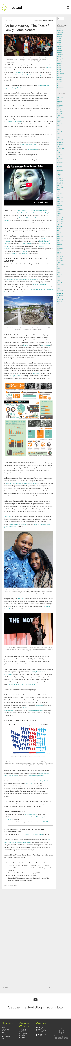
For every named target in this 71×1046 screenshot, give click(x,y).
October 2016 (59, 129)
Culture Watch (59, 43)
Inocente (25, 345)
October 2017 (59, 102)
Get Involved (5, 1031)
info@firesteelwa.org (43, 1036)
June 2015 (60, 181)
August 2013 (59, 253)
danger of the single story (28, 144)
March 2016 (60, 148)
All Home (36, 373)
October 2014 (59, 206)
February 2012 (59, 302)
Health (59, 56)
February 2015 (59, 190)
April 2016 (60, 146)
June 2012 (60, 293)
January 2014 (59, 233)
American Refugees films (36, 775)
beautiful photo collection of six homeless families (21, 483)
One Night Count (14, 375)
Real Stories (60, 73)
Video (59, 84)
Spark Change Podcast (59, 77)
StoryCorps (14, 254)
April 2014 (60, 224)
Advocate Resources (60, 29)
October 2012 (59, 280)
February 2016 (59, 151)
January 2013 (59, 272)
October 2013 (59, 245)
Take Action (5, 1029)
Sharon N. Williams (14, 121)
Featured (14, 885)
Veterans (59, 81)
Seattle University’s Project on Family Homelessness (32, 210)
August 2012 (59, 288)
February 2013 (59, 268)
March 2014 (60, 226)
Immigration (60, 59)
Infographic (60, 61)
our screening (45, 345)
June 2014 (60, 219)
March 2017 (60, 118)
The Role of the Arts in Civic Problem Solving (26, 75)
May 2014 (60, 222)
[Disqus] (29, 915)
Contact (4, 1034)
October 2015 (59, 167)
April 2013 (60, 262)
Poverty (59, 69)
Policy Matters (59, 66)
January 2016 (59, 155)
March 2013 (60, 265)
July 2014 (60, 217)
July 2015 (60, 178)
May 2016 (60, 144)
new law (34, 804)
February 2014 (59, 229)
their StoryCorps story (33, 591)
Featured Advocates (60, 53)
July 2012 (60, 291)
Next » (51, 987)
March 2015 (60, 187)
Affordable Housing (60, 33)
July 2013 (60, 256)
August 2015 (59, 175)
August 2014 (59, 214)
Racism (59, 71)
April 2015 (60, 185)
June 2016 (60, 142)
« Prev (5, 987)
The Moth (24, 254)
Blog (3, 1033)
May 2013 (60, 260)
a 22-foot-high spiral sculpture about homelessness (23, 279)
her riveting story (18, 647)
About (3, 1027)
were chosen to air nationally (18, 524)
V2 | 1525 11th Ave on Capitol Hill (31, 834)
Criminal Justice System (59, 38)
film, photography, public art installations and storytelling (30, 213)
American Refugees (31, 814)
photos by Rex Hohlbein (35, 710)
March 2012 (60, 299)
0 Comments (38, 20)
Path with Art (19, 72)
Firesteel (24, 251)
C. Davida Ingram (25, 243)
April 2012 (60, 297)
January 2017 (59, 121)
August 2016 (59, 137)
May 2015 (60, 183)
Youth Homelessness (61, 87)
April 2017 (60, 115)
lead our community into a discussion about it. (22, 684)
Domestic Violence (60, 47)
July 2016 (60, 140)
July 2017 (60, 109)
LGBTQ (59, 63)
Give (3, 1038)
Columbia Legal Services (42, 781)
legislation (28, 783)
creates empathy (33, 149)
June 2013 (60, 258)
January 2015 (59, 194)
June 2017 (60, 111)
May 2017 (60, 113)
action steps (39, 705)
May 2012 (60, 295)
